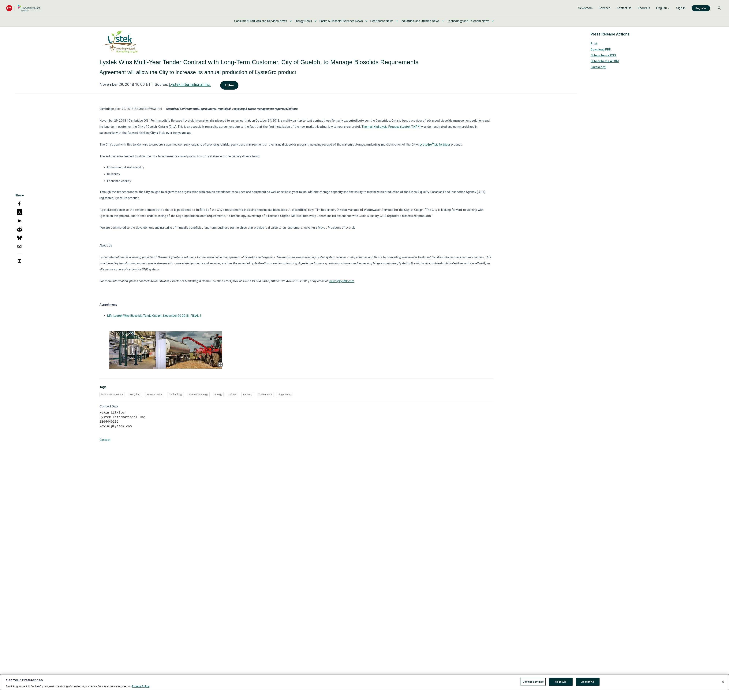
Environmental (154, 394)
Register (700, 8)
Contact (104, 440)
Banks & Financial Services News (341, 21)
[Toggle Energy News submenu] (315, 21)
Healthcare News (381, 21)
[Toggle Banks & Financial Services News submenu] (366, 21)
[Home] (23, 8)
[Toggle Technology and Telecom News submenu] (493, 21)
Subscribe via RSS (603, 55)
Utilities (233, 394)
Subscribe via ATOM (605, 61)
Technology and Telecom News (468, 21)
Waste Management (112, 394)
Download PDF (601, 49)
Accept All (587, 681)
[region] (364, 682)
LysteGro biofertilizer (435, 144)
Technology (175, 394)
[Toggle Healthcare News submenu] (397, 21)
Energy (218, 394)
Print (594, 43)
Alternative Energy (198, 394)
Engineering (285, 394)
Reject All (560, 681)
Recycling (135, 394)
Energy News (303, 21)
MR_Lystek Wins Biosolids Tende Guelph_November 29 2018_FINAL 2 (154, 315)
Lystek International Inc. (190, 84)
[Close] (723, 681)
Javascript (598, 67)
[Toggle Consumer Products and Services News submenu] (291, 21)
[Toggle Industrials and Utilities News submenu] (443, 21)
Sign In (681, 8)
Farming (247, 394)
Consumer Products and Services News (260, 21)
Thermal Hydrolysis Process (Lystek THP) (391, 126)
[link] (585, 8)
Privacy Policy (140, 686)
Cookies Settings (533, 681)
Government (265, 394)
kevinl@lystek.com (341, 281)
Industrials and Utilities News (420, 21)
